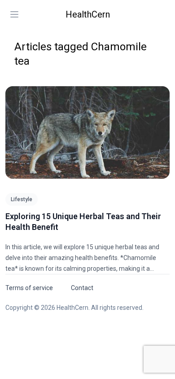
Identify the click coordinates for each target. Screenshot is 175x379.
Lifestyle (21, 199)
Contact (82, 287)
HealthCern (88, 14)
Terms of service (29, 287)
